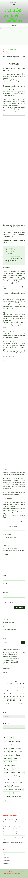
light (20, 776)
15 (14, 694)
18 (23, 694)
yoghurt (6, 800)
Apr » (20, 703)
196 (5, 738)
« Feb (7, 703)
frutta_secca (12, 537)
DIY (12, 752)
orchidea (6, 786)
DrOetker (17, 755)
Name (5, 575)
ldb (23, 772)
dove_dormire (19, 752)
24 (21, 697)
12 (4, 694)
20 (8, 697)
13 (7, 694)
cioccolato (17, 745)
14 (10, 694)
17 (20, 694)
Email (5, 584)
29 (14, 700)
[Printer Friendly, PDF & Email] (10, 526)
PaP (12, 786)
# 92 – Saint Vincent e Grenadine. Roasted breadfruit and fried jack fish (13, 821)
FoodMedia (7, 765)
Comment (6, 554)
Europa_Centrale (17, 758)
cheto (10, 745)
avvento (18, 741)
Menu (14, 25)
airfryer (16, 738)
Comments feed (6, 860)
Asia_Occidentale (9, 741)
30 (17, 700)
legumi (5, 776)
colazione (11, 748)
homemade (13, 772)
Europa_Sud (8, 762)
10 (20, 690)
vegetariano (7, 796)
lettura (11, 776)
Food (6, 534)
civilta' (5, 748)
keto (19, 772)
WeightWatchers (16, 796)
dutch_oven (7, 758)
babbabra (13, 49)
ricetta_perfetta (8, 789)
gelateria (15, 769)
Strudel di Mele (14, 12)
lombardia (6, 779)
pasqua (17, 786)
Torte (9, 534)
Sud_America (19, 789)
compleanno (19, 748)
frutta (6, 537)
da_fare (6, 752)
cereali (6, 745)
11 (23, 690)
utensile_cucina (14, 793)
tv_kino (6, 793)
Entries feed (6, 857)
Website (5, 592)
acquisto (10, 738)
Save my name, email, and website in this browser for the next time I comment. (14, 602)
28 (11, 700)
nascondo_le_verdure (10, 783)
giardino (6, 772)
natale (20, 783)
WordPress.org (6, 863)
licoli (15, 776)
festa (14, 762)
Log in (4, 854)
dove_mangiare (8, 755)
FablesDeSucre (15, 227)
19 (4, 697)
